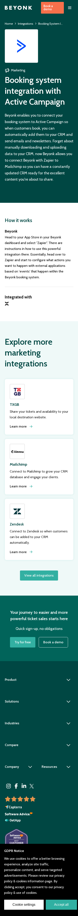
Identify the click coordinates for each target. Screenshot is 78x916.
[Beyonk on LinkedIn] (24, 786)
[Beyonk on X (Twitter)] (31, 786)
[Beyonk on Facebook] (16, 786)
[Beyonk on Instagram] (8, 786)
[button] (69, 7)
